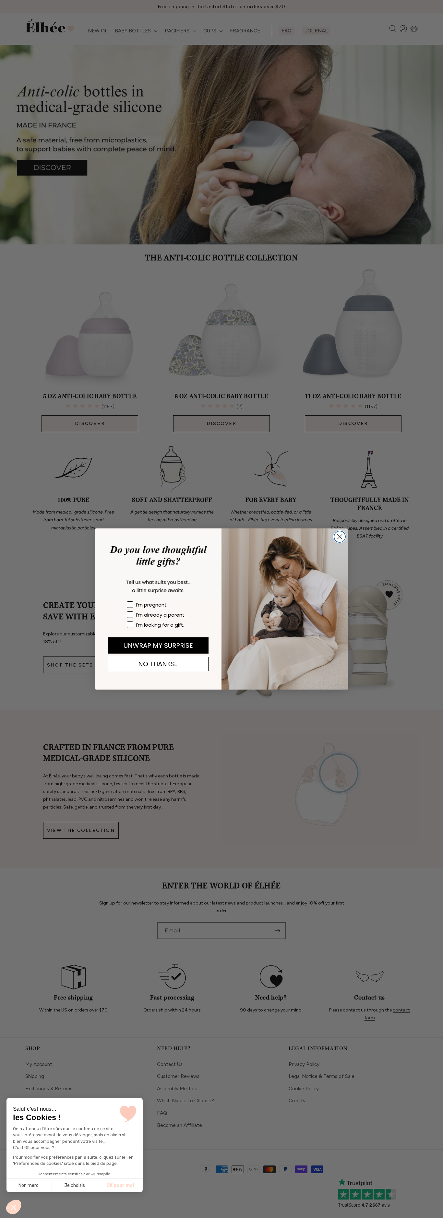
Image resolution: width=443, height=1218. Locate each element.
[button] (13, 1207)
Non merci (29, 1185)
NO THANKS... (158, 663)
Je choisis (74, 1185)
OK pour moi (120, 1185)
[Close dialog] (339, 536)
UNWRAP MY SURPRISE (158, 645)
